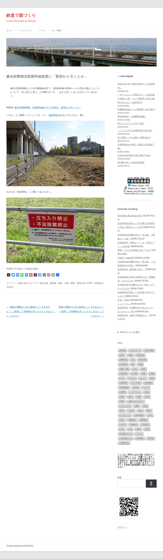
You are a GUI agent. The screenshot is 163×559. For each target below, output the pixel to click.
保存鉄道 (140, 438)
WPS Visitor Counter (144, 194)
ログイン (121, 527)
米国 (147, 429)
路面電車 (123, 383)
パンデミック (125, 415)
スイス (139, 433)
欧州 (149, 410)
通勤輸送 (144, 420)
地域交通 (123, 373)
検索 (119, 477)
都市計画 (81, 283)
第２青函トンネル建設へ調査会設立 (134, 137)
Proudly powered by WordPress (20, 545)
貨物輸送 (132, 420)
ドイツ (146, 387)
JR (133, 359)
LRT (135, 369)
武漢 (122, 420)
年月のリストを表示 (130, 332)
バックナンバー (25, 30)
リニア (143, 378)
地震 (139, 396)
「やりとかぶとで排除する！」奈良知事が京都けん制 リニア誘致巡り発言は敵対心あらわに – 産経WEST (136, 99)
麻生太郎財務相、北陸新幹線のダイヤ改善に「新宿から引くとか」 (47, 107)
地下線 (151, 438)
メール (42, 30)
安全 (143, 369)
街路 (143, 373)
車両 (140, 364)
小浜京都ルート (126, 438)
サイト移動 (56, 30)
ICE (130, 429)
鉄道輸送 (148, 383)
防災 (152, 378)
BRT (147, 396)
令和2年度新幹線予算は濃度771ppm (134, 155)
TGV (122, 429)
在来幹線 (123, 364)
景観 (136, 406)
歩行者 (131, 410)
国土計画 (44, 283)
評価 (152, 373)
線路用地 (53, 115)
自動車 (122, 392)
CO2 (150, 415)
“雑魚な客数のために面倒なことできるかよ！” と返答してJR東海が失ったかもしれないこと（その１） (30, 311)
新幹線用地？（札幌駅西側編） (131, 116)
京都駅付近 (124, 443)
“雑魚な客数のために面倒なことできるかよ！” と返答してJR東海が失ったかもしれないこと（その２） (81, 311)
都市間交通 (124, 387)
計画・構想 (69, 283)
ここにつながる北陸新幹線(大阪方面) (134, 130)
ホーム (9, 30)
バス (122, 378)
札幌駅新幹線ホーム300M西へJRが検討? (136, 109)
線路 (60, 283)
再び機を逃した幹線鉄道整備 (130, 162)
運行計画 (140, 355)
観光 (147, 392)
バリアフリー (135, 392)
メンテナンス (125, 406)
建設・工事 (124, 369)
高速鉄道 (134, 424)
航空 (122, 410)
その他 (134, 373)
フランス (132, 378)
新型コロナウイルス (136, 401)
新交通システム (126, 433)
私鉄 (122, 396)
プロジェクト (135, 350)
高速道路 (145, 424)
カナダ (122, 424)
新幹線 (53, 283)
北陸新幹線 (139, 415)
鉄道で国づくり (21, 15)
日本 (145, 406)
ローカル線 (136, 383)
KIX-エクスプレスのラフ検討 (130, 123)
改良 (130, 396)
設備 (130, 355)
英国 (138, 429)
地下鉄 (136, 387)
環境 (122, 401)
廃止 (140, 410)
